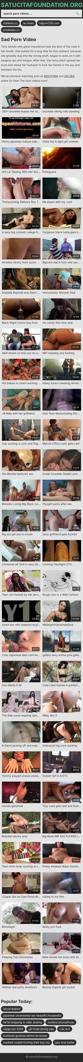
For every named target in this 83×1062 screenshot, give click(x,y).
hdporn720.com (49, 23)
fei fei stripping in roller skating (22, 1022)
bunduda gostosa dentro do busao (25, 1035)
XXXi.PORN (51, 76)
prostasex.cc (11, 29)
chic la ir (64, 1029)
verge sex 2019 (13, 1029)
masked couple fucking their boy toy (26, 1042)
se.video (28, 23)
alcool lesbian (11, 1008)
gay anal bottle (64, 1042)
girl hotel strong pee (41, 1029)
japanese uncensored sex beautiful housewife (32, 1015)
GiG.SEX (69, 76)
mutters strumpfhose (61, 1022)
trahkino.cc (10, 23)
